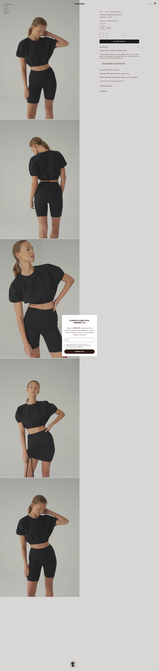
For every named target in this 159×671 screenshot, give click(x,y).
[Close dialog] (95, 317)
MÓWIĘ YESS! (79, 351)
